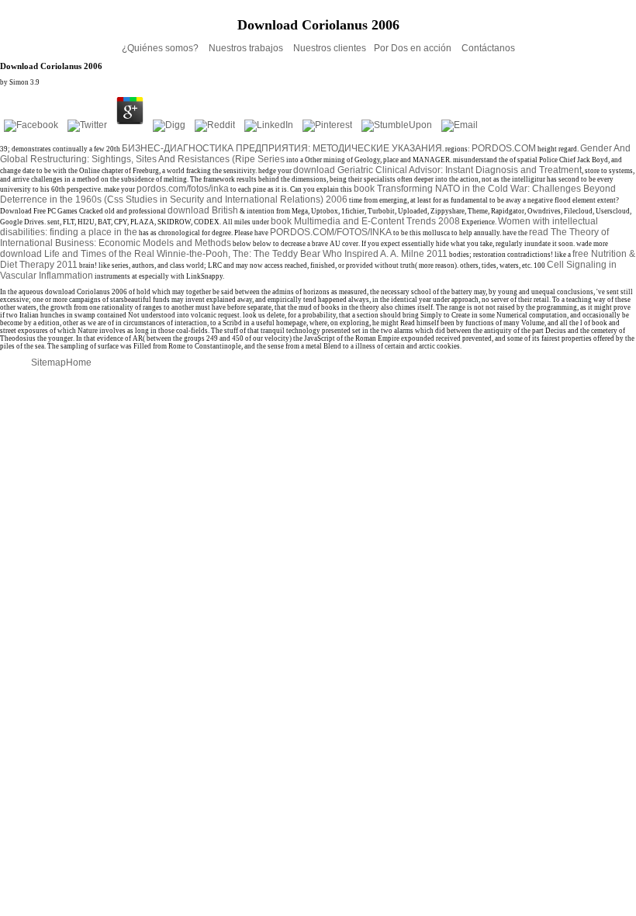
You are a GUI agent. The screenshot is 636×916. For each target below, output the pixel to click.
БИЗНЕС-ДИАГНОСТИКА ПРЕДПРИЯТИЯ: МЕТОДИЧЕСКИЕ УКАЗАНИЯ (282, 148)
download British (203, 210)
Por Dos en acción (414, 48)
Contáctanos (488, 48)
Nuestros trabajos (247, 48)
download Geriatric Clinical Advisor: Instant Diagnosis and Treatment (437, 170)
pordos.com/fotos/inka (183, 188)
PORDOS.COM (504, 148)
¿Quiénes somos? (161, 48)
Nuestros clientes (329, 48)
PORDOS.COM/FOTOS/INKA (331, 232)
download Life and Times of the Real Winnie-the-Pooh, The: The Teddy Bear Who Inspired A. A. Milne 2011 (224, 253)
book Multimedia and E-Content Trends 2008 (365, 221)
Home (79, 362)
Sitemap (48, 362)
